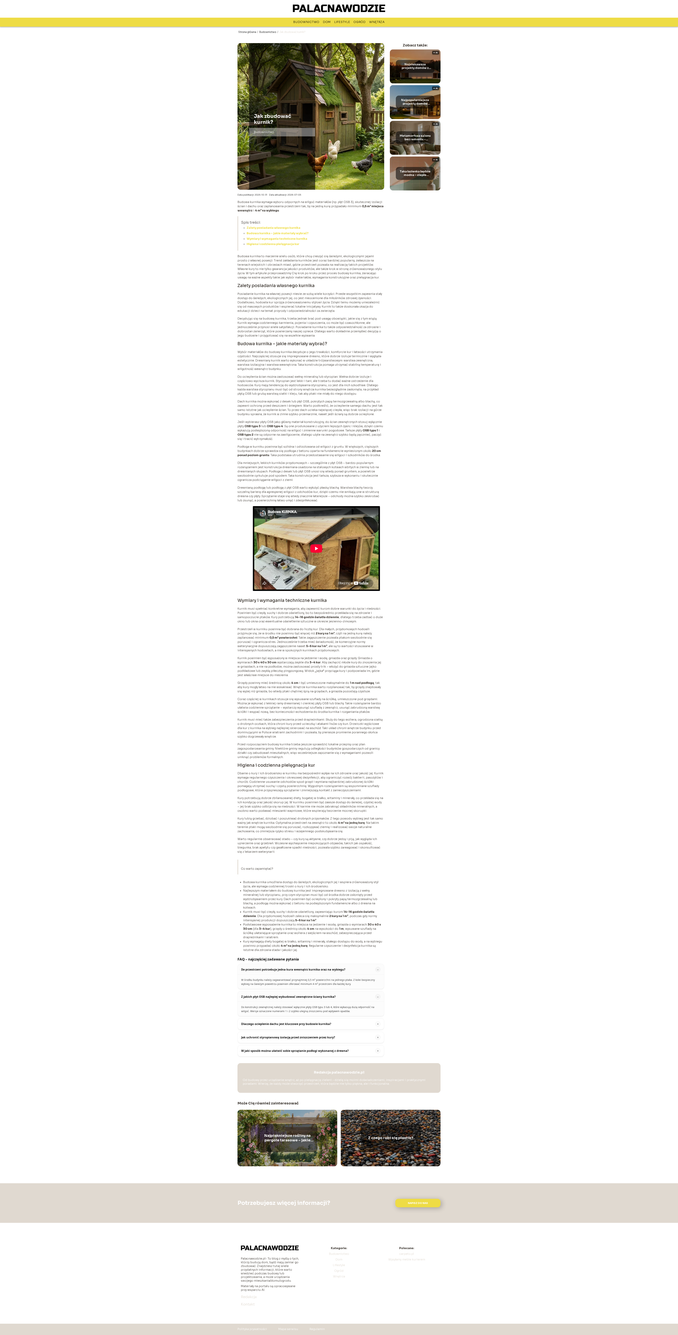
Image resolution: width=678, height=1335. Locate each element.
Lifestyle (342, 22)
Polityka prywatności (252, 1329)
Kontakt (248, 1304)
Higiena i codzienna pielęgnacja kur (273, 244)
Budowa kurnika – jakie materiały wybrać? (277, 233)
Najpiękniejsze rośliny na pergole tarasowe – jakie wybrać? (287, 1138)
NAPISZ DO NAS (418, 1203)
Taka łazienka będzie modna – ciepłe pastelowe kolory (415, 173)
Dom (327, 22)
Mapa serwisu (288, 1329)
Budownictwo (306, 22)
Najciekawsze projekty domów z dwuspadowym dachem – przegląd (415, 66)
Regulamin (317, 1329)
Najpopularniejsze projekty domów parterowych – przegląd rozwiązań (415, 102)
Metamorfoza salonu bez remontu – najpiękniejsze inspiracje (415, 138)
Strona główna (247, 32)
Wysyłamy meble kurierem (406, 1259)
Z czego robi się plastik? (390, 1138)
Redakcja (249, 1297)
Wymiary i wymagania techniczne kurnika (277, 239)
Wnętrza (377, 22)
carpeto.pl (406, 1254)
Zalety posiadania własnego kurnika (273, 228)
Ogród (359, 22)
